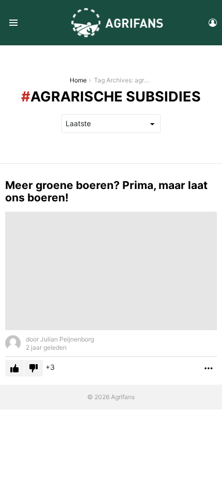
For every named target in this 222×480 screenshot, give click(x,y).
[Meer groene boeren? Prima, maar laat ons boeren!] (111, 271)
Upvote (14, 368)
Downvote (33, 368)
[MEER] (208, 368)
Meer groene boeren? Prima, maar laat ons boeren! (106, 191)
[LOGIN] (213, 22)
